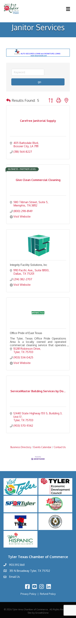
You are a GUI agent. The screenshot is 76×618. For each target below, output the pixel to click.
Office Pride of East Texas (26, 333)
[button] (8, 100)
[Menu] (68, 9)
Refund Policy (48, 593)
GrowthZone (42, 612)
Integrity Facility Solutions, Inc (28, 264)
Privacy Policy (28, 593)
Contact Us (60, 447)
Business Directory (20, 447)
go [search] (39, 82)
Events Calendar (42, 447)
